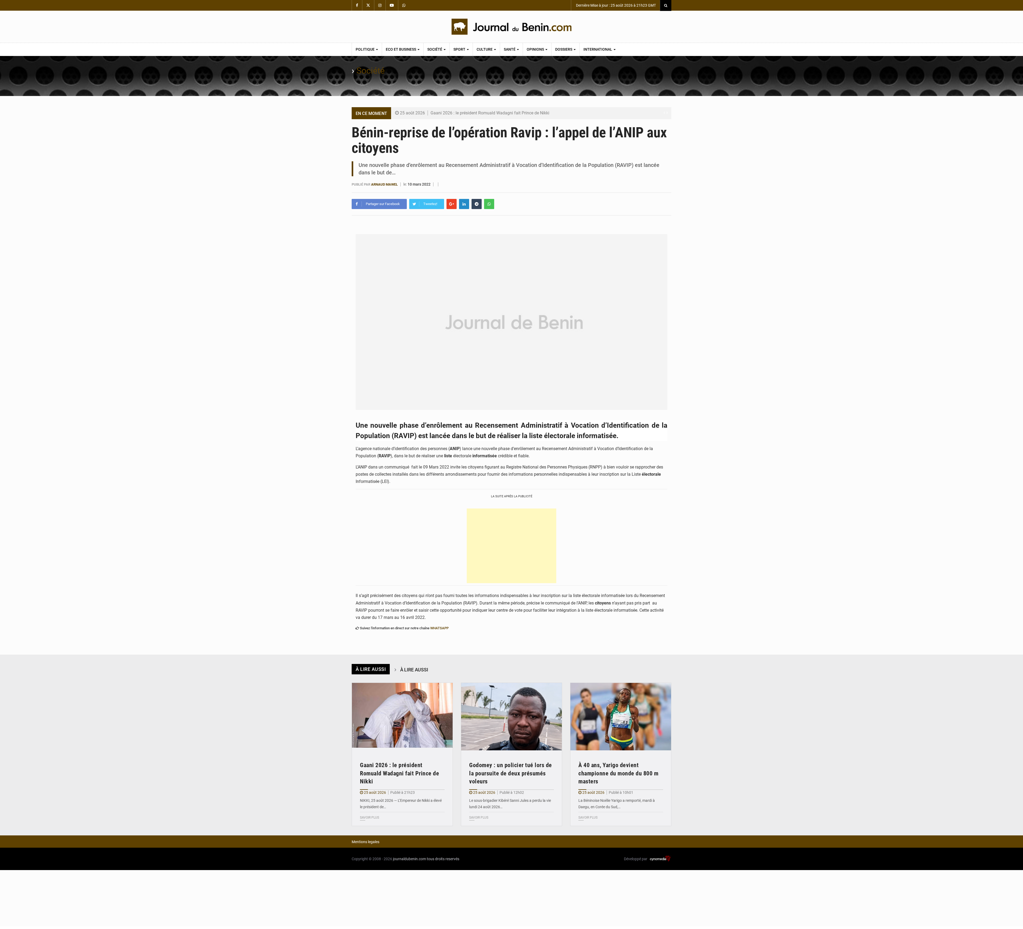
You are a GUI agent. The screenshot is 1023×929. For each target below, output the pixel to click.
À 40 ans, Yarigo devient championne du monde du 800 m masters (618, 773)
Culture (485, 49)
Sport (459, 49)
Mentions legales (365, 842)
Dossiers (564, 49)
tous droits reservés (443, 859)
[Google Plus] (451, 204)
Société (435, 49)
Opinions (536, 49)
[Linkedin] (464, 204)
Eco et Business (401, 49)
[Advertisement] (511, 545)
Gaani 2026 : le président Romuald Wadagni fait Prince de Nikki (490, 112)
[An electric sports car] (402, 716)
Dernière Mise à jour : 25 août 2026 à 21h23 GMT (615, 5)
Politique (365, 49)
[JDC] (511, 27)
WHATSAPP (439, 628)
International (598, 49)
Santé (510, 49)
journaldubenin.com (409, 859)
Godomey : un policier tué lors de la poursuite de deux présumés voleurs (510, 773)
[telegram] (477, 204)
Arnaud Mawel (384, 184)
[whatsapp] (489, 204)
